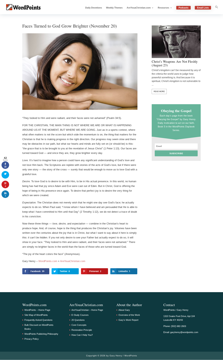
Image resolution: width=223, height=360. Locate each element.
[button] (216, 9)
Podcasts (183, 7)
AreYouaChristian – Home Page (87, 310)
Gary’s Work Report (128, 320)
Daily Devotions (93, 8)
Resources (163, 8)
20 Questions (78, 320)
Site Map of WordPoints (36, 315)
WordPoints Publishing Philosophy (41, 334)
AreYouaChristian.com (139, 8)
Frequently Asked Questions (38, 320)
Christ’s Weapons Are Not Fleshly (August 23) (175, 63)
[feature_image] (176, 41)
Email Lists (203, 7)
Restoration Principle (81, 330)
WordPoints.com (47, 261)
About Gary (124, 310)
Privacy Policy (31, 339)
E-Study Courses (80, 315)
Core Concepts (78, 325)
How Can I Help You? (82, 335)
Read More (159, 91)
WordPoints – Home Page (37, 310)
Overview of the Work (129, 315)
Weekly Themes (114, 8)
